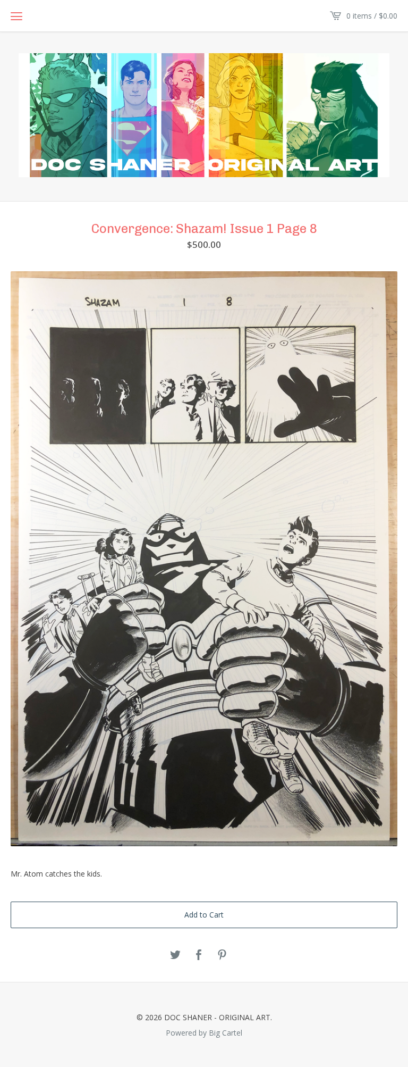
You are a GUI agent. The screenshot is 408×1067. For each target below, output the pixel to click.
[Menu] (16, 16)
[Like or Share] (198, 955)
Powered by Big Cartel (204, 1032)
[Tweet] (175, 955)
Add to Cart (204, 915)
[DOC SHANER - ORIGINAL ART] (204, 115)
